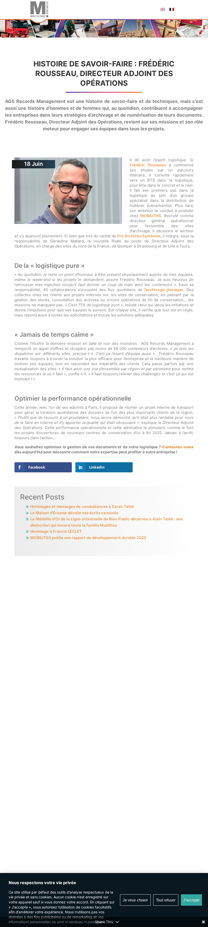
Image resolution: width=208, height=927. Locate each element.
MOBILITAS (150, 215)
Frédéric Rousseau (148, 165)
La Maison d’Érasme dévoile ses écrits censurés (74, 512)
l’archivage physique (163, 289)
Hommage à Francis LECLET (56, 531)
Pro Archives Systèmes (139, 236)
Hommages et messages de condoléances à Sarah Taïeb (82, 506)
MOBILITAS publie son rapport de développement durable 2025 (88, 537)
